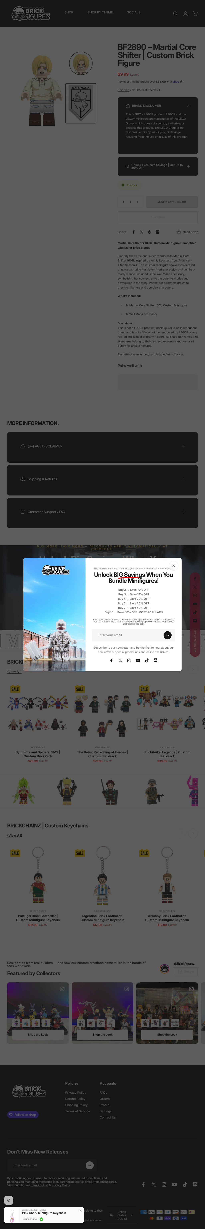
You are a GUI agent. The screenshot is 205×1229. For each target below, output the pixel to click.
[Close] (173, 566)
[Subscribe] (168, 635)
